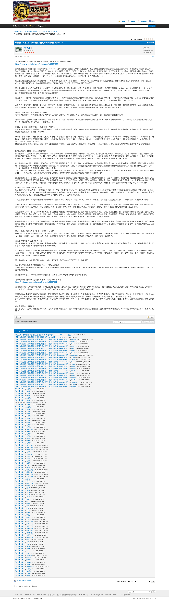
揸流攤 (28, 560)
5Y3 (27, 506)
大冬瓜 (27, 48)
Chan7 (28, 422)
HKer (28, 551)
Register (41, 26)
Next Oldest (20, 321)
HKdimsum (74, 339)
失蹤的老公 (29, 535)
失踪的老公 (29, 533)
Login (34, 26)
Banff (61, 337)
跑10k (28, 488)
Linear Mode (150, 42)
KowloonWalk (30, 566)
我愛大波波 (29, 470)
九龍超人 (29, 452)
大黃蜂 (28, 571)
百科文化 (45, 31)
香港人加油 (29, 483)
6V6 (27, 539)
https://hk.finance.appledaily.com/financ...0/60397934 (36, 282)
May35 (28, 548)
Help (153, 21)
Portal (123, 21)
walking (73, 386)
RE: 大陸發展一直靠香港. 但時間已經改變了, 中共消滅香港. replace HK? (42, 339)
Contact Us (27, 595)
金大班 (28, 425)
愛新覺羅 (29, 555)
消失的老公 (29, 528)
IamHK (28, 562)
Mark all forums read (111, 595)
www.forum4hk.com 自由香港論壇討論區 (27, 31)
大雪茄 (28, 575)
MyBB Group (38, 598)
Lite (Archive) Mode (96, 595)
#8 (153, 57)
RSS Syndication (125, 595)
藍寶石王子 (29, 521)
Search (132, 21)
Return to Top (83, 595)
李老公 (28, 512)
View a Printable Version (24, 580)
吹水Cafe (52, 31)
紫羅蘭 (28, 485)
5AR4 (28, 546)
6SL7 (28, 497)
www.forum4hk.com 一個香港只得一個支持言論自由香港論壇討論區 (55, 595)
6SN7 (28, 503)
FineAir (73, 366)
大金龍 (28, 463)
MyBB (23, 598)
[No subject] (19, 389)
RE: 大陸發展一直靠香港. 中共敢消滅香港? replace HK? (36, 337)
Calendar (143, 21)
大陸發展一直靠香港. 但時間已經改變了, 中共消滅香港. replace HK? (39, 335)
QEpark (28, 557)
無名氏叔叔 (29, 429)
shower (73, 384)
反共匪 (28, 479)
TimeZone (74, 382)
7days (73, 357)
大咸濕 (28, 569)
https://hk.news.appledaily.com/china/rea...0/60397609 (36, 64)
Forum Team (18, 595)
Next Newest (31, 321)
